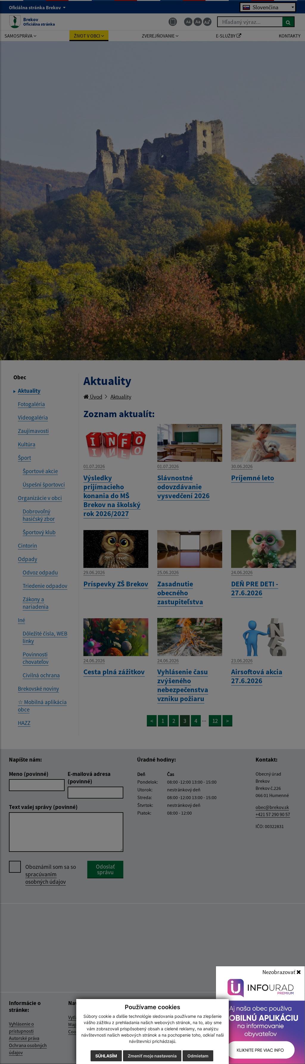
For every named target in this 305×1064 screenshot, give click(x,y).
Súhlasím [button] (106, 1055)
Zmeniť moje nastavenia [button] (152, 1055)
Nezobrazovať (279, 972)
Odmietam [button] (197, 1055)
